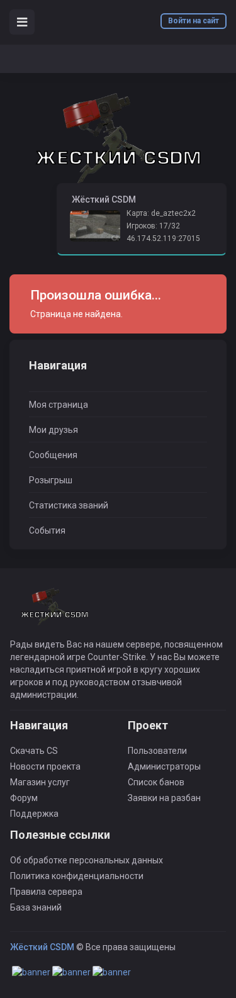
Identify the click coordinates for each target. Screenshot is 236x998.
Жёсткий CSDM (42, 947)
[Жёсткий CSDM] (118, 138)
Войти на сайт (193, 20)
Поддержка (34, 814)
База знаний (36, 907)
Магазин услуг (40, 782)
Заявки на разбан (164, 798)
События (47, 530)
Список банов (156, 782)
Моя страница (58, 405)
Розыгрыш (50, 480)
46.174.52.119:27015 (163, 238)
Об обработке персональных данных (86, 860)
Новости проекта (45, 766)
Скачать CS (34, 751)
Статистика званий (68, 505)
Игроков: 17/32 (153, 225)
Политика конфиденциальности (76, 876)
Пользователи (157, 751)
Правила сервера (46, 892)
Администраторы (164, 766)
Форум (24, 798)
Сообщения (53, 455)
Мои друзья (53, 430)
